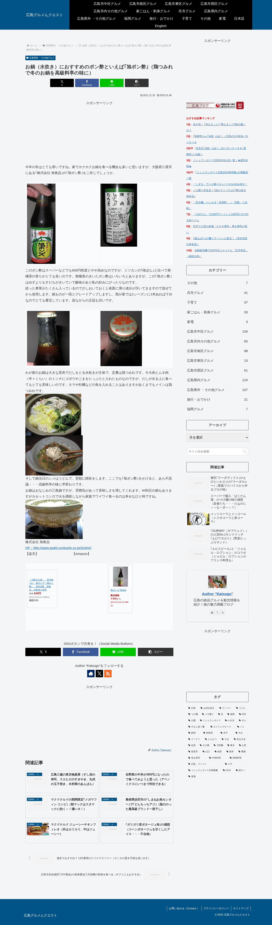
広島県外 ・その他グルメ (41, 58)
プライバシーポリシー (216, 908)
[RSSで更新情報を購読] (108, 673)
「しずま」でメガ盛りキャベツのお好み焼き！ (220, 184)
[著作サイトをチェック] (91, 673)
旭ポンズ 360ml (118, 590)
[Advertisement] (99, 132)
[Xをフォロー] (99, 673)
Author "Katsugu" (217, 594)
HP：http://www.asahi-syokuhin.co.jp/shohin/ (58, 548)
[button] (137, 83)
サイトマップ (241, 908)
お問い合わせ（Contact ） (184, 908)
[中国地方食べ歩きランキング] (225, 105)
